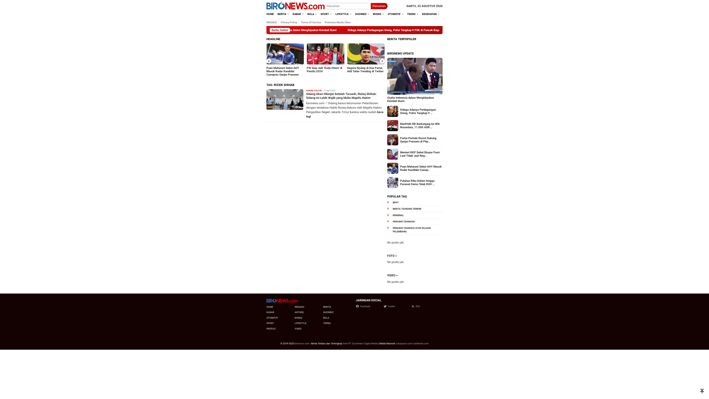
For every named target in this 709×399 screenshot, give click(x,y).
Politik (318, 90)
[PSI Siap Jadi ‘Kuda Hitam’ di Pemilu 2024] (325, 53)
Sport (270, 323)
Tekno (327, 323)
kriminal (398, 215)
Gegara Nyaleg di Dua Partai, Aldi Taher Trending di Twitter (365, 69)
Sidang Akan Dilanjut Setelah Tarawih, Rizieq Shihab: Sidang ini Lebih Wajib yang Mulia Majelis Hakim (341, 96)
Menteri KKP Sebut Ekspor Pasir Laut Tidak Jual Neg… (420, 154)
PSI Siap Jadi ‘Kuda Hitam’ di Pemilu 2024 (324, 69)
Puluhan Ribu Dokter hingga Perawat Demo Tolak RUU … (417, 182)
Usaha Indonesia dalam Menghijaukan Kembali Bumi (410, 99)
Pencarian (379, 6)
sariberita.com (421, 343)
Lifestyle (300, 323)
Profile (271, 328)
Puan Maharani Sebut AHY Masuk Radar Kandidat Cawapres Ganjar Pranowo (282, 71)
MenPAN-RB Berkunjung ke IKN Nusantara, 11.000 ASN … (420, 125)
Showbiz (328, 312)
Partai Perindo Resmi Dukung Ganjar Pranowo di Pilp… (418, 140)
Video (298, 328)
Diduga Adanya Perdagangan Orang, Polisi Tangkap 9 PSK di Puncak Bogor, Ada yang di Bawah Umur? (395, 30)
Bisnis (298, 317)
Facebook (365, 306)
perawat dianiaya (404, 221)
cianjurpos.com (404, 343)
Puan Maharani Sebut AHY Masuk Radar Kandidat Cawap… (421, 168)
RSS (418, 306)
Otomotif (272, 317)
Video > (392, 275)
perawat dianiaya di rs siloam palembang (412, 230)
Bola (326, 317)
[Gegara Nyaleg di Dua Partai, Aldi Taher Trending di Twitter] (366, 53)
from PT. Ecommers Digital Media (360, 343)
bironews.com (301, 343)
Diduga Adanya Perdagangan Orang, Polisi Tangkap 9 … (418, 111)
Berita (327, 307)
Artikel (299, 312)
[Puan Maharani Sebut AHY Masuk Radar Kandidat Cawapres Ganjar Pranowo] (285, 53)
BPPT (396, 202)
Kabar (270, 312)
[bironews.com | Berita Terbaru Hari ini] (295, 6)
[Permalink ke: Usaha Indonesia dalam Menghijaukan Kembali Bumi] (415, 76)
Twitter (391, 306)
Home (269, 307)
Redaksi (299, 307)
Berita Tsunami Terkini (407, 208)
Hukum (309, 90)
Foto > (392, 256)
